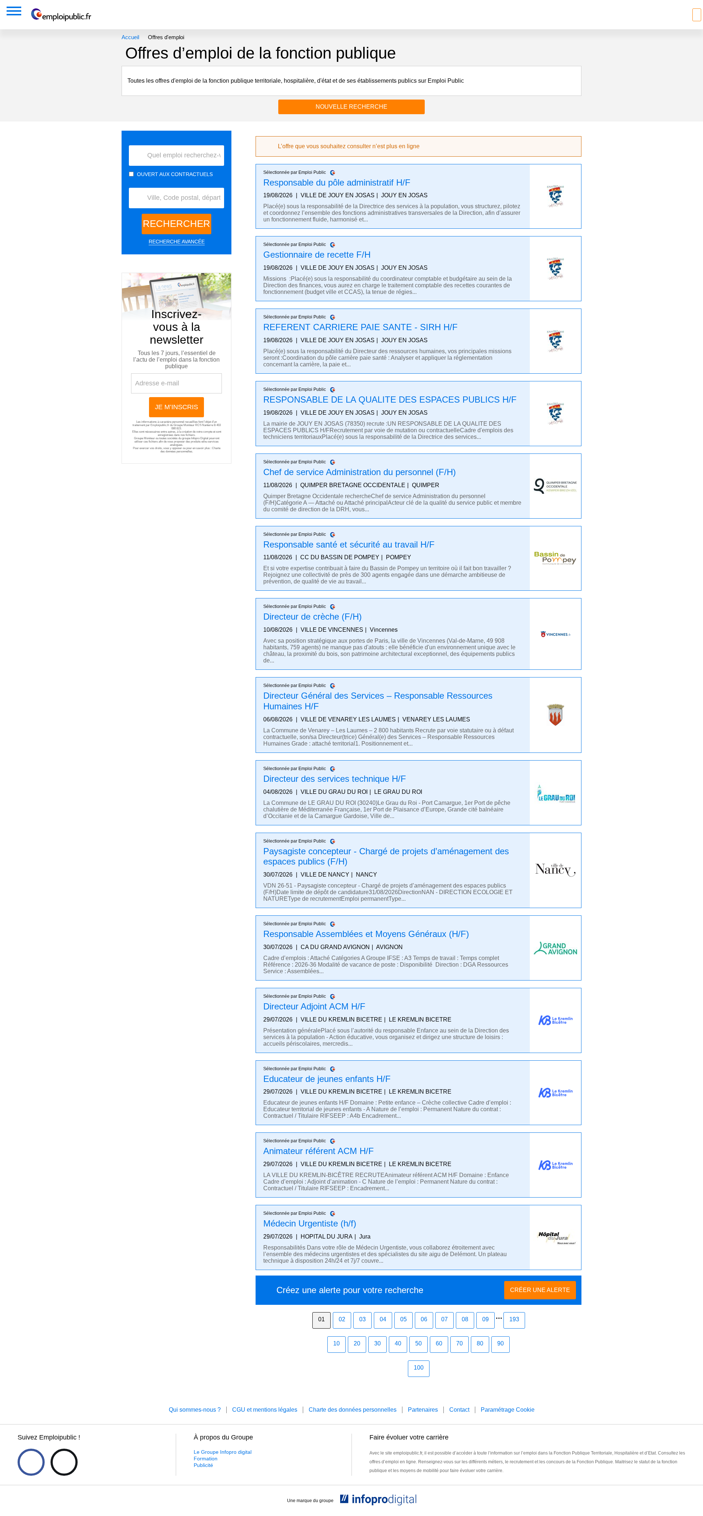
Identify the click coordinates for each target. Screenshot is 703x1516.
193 (514, 1319)
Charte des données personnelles (190, 450)
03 (362, 1319)
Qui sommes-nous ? (195, 1410)
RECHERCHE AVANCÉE (177, 241)
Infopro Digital (199, 438)
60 (439, 1343)
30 (377, 1343)
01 (321, 1319)
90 (500, 1343)
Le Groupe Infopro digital (223, 1452)
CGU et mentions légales (264, 1410)
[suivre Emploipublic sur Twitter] (64, 1462)
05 (403, 1319)
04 (383, 1319)
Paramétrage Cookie (508, 1410)
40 (398, 1343)
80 (480, 1343)
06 (424, 1319)
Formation (205, 1458)
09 (485, 1319)
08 (465, 1319)
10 (336, 1343)
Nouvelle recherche (351, 107)
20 (357, 1343)
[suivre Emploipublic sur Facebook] (31, 1462)
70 (459, 1343)
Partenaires (423, 1410)
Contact (459, 1410)
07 (444, 1319)
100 (419, 1367)
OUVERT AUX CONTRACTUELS (175, 174)
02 (342, 1319)
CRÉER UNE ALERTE (540, 1290)
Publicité (203, 1465)
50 (418, 1343)
